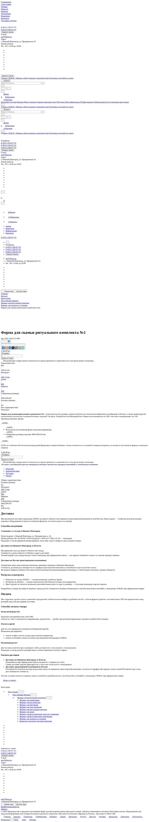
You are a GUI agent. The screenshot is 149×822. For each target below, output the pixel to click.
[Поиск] (3, 191)
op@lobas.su (6, 37)
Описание (10, 469)
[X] (13, 347)
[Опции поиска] (2, 85)
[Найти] (9, 88)
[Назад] (7, 242)
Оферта (4, 809)
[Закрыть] (2, 203)
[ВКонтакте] (3, 347)
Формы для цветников (29, 705)
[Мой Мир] (9, 347)
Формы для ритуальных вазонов (33, 709)
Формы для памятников (29, 700)
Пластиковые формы (21, 695)
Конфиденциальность (10, 807)
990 (2, 384)
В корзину (5, 353)
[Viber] (16, 347)
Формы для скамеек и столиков (33, 719)
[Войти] (2, 195)
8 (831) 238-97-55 (8, 27)
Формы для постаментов (30, 702)
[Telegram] (22, 347)
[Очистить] (43, 83)
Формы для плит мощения (31, 707)
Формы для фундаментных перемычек (36, 716)
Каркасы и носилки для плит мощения (36, 721)
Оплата (9, 476)
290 (2, 391)
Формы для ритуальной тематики (31, 698)
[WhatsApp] (19, 347)
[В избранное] (6, 341)
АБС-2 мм (5, 377)
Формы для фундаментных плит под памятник (39, 714)
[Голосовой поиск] (4, 88)
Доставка (10, 473)
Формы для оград (27, 712)
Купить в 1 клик (7, 358)
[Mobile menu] (3, 131)
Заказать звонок (7, 32)
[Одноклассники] (6, 347)
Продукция (13, 692)
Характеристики (12, 471)
